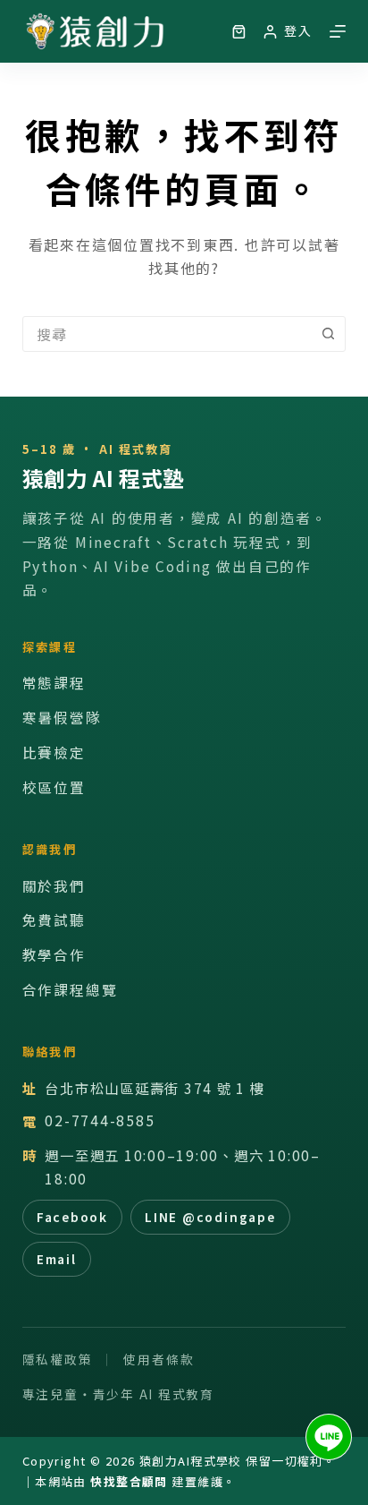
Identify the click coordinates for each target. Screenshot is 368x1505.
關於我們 (54, 886)
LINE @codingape (210, 1217)
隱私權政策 (57, 1359)
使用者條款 (158, 1359)
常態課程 (54, 682)
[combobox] (167, 334)
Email (57, 1259)
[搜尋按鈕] (328, 334)
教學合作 (54, 955)
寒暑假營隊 (62, 717)
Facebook (72, 1217)
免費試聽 (54, 920)
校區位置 (54, 787)
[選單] (338, 31)
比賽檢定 (54, 752)
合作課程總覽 (70, 989)
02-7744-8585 (100, 1120)
